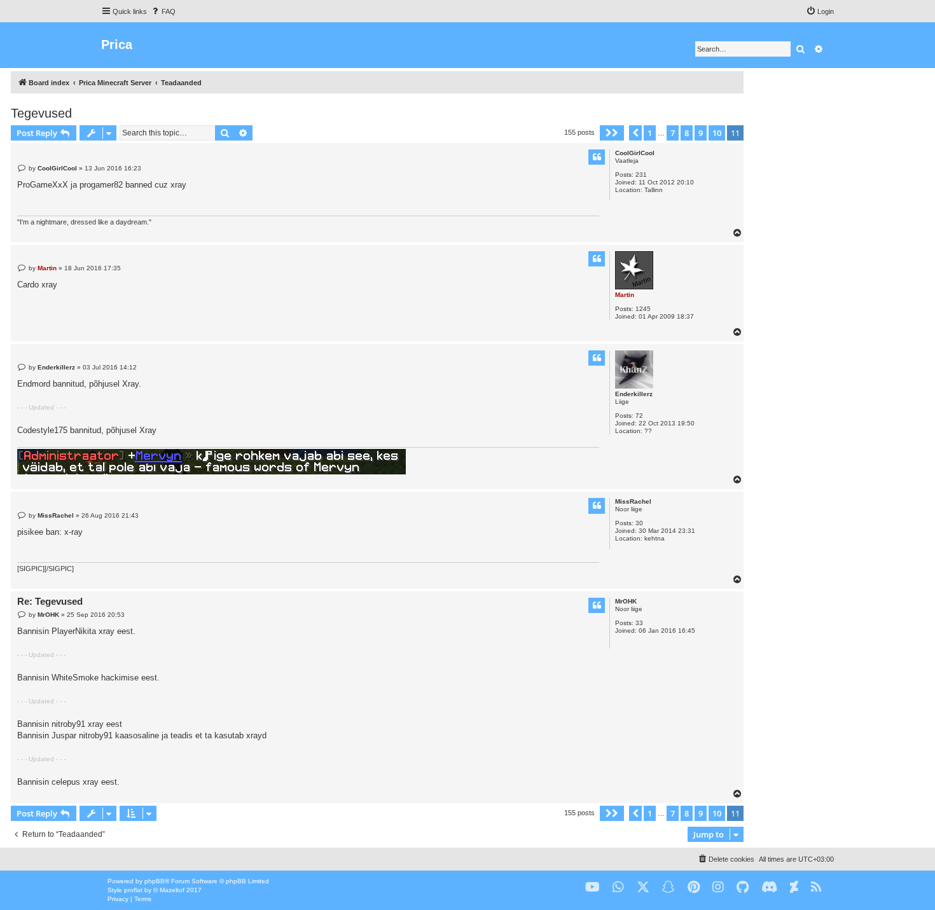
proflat (133, 889)
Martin (624, 294)
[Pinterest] (693, 887)
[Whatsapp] (618, 887)
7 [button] (672, 133)
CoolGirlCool (634, 152)
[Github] (742, 887)
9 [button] (700, 133)
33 (639, 622)
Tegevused (41, 113)
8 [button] (686, 133)
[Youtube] (592, 887)
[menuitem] (163, 11)
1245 (643, 308)
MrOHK (626, 601)
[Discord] (769, 887)
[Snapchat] (668, 887)
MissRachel (633, 501)
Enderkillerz (634, 393)
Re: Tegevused (50, 601)
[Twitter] (643, 887)
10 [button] (716, 133)
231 (641, 174)
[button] (612, 133)
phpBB (154, 881)
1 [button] (650, 133)
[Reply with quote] (596, 157)
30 (639, 523)
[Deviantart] (794, 887)
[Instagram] (718, 887)
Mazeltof (172, 889)
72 (639, 415)
